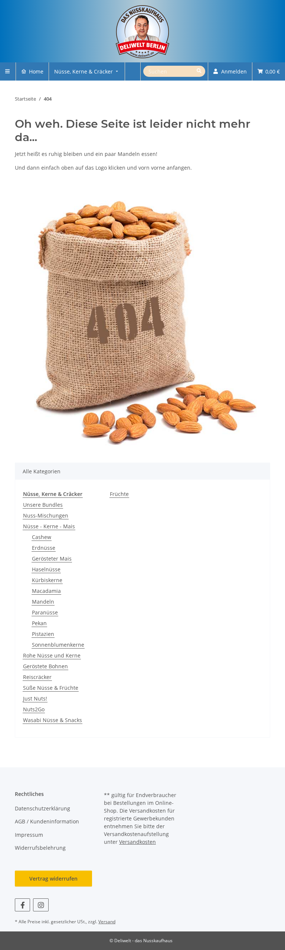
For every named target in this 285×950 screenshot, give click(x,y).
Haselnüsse (46, 569)
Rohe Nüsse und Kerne (52, 655)
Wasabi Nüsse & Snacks (52, 720)
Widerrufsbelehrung (40, 847)
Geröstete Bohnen (45, 666)
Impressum (29, 834)
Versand (106, 921)
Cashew (41, 537)
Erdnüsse (43, 547)
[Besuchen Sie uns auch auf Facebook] (22, 904)
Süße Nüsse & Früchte (50, 687)
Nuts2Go (34, 709)
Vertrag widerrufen (53, 878)
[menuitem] (32, 71)
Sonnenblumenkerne (58, 644)
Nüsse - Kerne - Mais (49, 526)
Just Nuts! (35, 698)
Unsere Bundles (43, 504)
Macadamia (46, 590)
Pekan (39, 623)
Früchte (119, 493)
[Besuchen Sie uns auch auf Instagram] (40, 904)
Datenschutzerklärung (42, 808)
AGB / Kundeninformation (47, 821)
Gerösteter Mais (52, 558)
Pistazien (43, 633)
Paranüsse (45, 612)
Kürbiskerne (47, 580)
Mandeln (43, 601)
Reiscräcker (37, 676)
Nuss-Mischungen (45, 515)
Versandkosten (137, 841)
